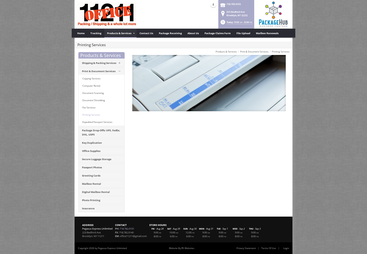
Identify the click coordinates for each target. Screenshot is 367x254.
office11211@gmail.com (133, 236)
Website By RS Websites (181, 248)
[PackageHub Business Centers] (273, 14)
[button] (236, 23)
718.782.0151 (234, 4)
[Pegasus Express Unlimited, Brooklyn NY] (106, 14)
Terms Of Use (268, 248)
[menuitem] (81, 33)
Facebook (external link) (213, 4)
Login (286, 248)
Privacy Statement (246, 248)
